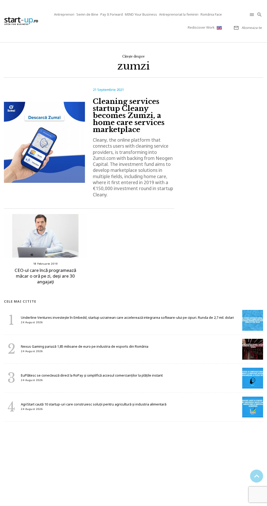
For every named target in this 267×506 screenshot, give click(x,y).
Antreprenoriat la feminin (178, 14)
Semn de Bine (87, 14)
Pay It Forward (111, 14)
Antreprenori (64, 14)
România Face (211, 14)
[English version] (220, 27)
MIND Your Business (141, 14)
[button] (252, 14)
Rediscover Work (201, 27)
